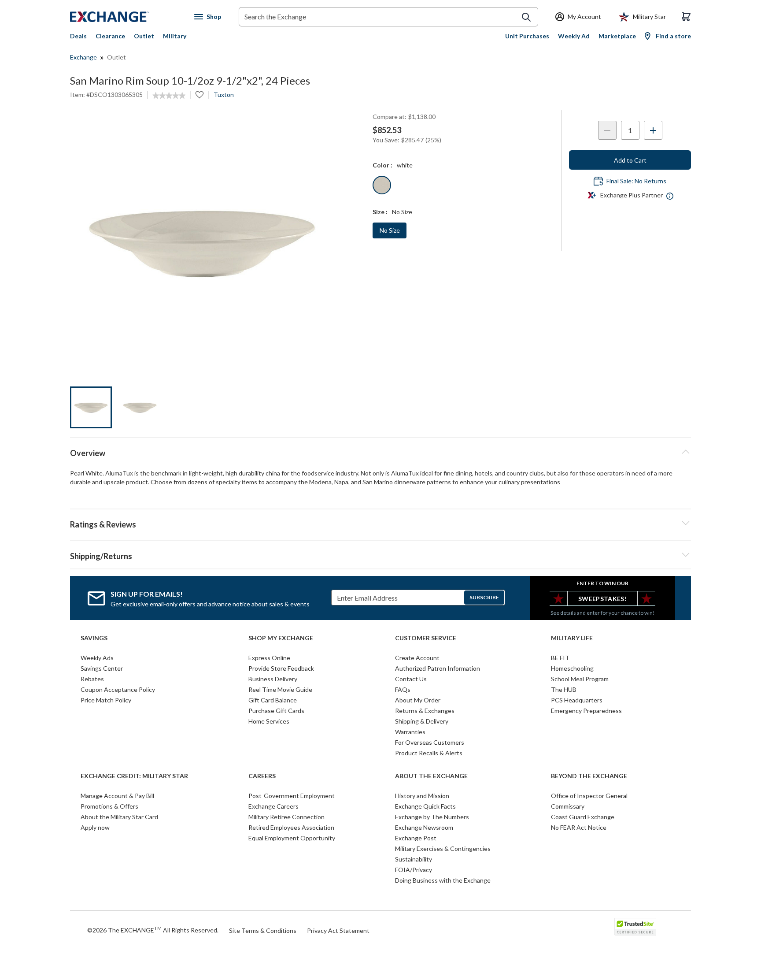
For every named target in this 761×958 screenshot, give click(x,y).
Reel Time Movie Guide (280, 689)
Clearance (110, 36)
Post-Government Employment (291, 795)
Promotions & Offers (109, 806)
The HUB (563, 689)
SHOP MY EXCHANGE (280, 638)
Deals (78, 36)
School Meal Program (580, 679)
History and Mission (422, 795)
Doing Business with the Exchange (443, 880)
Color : (382, 165)
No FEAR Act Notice (578, 827)
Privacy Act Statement (338, 930)
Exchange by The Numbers (432, 817)
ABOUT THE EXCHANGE (431, 776)
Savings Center (102, 668)
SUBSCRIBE (484, 597)
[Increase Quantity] (653, 130)
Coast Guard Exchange (582, 817)
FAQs (402, 689)
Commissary (567, 806)
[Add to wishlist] (199, 94)
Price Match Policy (106, 700)
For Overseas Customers (429, 742)
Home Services (268, 721)
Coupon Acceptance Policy (118, 689)
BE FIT (560, 657)
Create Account (417, 657)
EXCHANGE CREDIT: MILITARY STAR (134, 776)
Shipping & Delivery (421, 721)
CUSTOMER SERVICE (425, 638)
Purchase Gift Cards (276, 710)
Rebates (92, 679)
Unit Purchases (527, 36)
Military (174, 36)
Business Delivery (272, 679)
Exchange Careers (273, 806)
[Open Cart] (686, 16)
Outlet (144, 36)
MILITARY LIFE (572, 638)
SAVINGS (94, 638)
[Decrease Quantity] (607, 130)
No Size (390, 230)
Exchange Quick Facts (425, 806)
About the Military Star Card (119, 817)
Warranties (410, 731)
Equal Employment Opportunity (291, 838)
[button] (380, 523)
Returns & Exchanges (424, 710)
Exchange (83, 57)
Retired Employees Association (291, 827)
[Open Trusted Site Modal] (635, 927)
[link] (168, 95)
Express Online (269, 657)
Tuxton (224, 94)
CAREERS (262, 776)
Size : (380, 211)
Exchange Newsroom (424, 827)
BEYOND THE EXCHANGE (589, 776)
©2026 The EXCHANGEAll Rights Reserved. (152, 930)
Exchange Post (415, 838)
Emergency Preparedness (586, 710)
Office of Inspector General (589, 795)
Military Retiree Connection (286, 817)
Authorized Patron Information (437, 668)
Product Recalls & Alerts (428, 753)
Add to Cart (630, 160)
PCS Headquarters (576, 700)
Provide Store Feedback (281, 668)
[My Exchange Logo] (126, 16)
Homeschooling (572, 668)
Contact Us (411, 679)
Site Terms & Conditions (262, 930)
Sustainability (413, 859)
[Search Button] (526, 17)
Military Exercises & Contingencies (443, 848)
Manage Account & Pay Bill (117, 795)
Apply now (95, 827)
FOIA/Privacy (413, 869)
